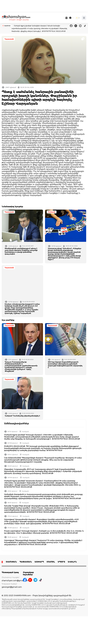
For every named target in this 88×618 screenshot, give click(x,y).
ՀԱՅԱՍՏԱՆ (26, 562)
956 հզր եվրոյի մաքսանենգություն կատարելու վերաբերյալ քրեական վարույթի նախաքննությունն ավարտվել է (65, 364)
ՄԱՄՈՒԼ (51, 562)
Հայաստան (9, 39)
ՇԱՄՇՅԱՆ (11, 562)
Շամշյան (51, 212)
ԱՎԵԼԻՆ (72, 562)
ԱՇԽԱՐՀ (39, 562)
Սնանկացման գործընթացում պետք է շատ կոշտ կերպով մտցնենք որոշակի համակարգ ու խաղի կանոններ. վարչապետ (21, 251)
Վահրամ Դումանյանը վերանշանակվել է (22, 416)
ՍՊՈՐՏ (61, 562)
